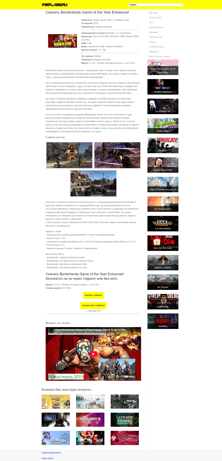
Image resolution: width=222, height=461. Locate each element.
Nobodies (163, 326)
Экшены (154, 52)
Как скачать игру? (160, 56)
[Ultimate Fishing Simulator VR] (125, 420)
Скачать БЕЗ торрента (93, 305)
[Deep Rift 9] (90, 420)
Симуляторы (156, 47)
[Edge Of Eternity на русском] (162, 184)
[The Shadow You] (162, 106)
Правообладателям (51, 452)
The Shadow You (163, 111)
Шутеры (153, 13)
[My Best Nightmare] (162, 87)
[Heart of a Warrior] (162, 262)
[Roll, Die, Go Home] (162, 243)
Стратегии (155, 18)
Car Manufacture (163, 228)
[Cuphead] (56, 402)
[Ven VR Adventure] (90, 438)
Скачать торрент (93, 295)
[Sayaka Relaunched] (162, 165)
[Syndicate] (162, 145)
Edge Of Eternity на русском (163, 189)
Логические (156, 37)
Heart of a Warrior (163, 267)
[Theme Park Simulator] (56, 438)
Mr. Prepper (162, 286)
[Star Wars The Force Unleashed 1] (56, 420)
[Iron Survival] (90, 402)
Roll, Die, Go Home (163, 247)
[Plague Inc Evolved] (125, 438)
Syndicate (162, 150)
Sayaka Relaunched (163, 169)
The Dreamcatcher (162, 208)
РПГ (151, 22)
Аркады (153, 32)
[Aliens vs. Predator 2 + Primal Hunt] (125, 402)
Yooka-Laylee (163, 130)
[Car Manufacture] (162, 223)
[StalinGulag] (162, 301)
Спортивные (156, 27)
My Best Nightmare (163, 91)
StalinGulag (162, 306)
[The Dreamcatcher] (162, 204)
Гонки (152, 42)
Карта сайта (47, 458)
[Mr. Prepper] (162, 282)
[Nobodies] (162, 321)
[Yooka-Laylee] (162, 126)
